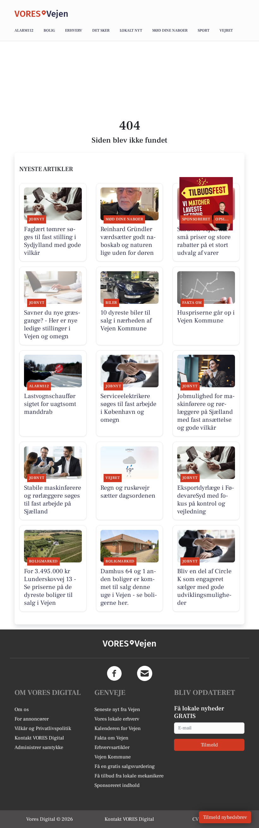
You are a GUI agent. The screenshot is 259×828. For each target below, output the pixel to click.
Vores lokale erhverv (116, 719)
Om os (22, 709)
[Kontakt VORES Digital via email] (144, 673)
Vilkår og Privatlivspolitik (43, 728)
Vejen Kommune (112, 757)
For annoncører (32, 719)
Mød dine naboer (170, 30)
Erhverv (73, 30)
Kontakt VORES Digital (39, 738)
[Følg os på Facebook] (114, 673)
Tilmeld (209, 745)
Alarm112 (24, 30)
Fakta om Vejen (111, 738)
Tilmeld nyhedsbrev (225, 817)
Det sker (101, 30)
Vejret (226, 30)
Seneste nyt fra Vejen (117, 709)
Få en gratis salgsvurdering (124, 766)
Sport (203, 30)
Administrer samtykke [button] (39, 747)
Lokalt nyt (131, 30)
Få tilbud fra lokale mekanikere (129, 776)
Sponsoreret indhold (117, 785)
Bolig (49, 30)
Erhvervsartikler (112, 747)
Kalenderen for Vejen (117, 728)
